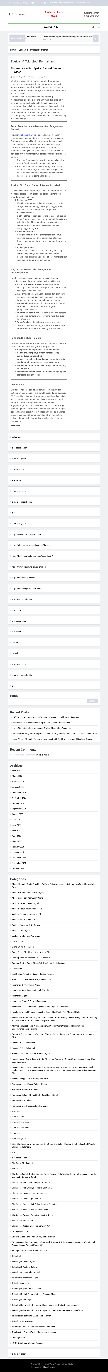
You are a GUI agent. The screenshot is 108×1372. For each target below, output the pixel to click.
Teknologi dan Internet (22, 1283)
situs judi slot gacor (21, 1122)
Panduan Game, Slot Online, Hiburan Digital (31, 1053)
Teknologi (16, 1256)
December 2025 (19, 792)
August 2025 (17, 814)
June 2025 (16, 825)
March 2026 (17, 776)
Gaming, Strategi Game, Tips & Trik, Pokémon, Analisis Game (38, 963)
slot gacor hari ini (27, 135)
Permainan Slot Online (21, 1100)
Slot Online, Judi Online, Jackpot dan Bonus (31, 1182)
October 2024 (18, 868)
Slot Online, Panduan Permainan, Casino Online (32, 1215)
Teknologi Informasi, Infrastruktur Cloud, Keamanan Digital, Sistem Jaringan (45, 1305)
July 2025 (16, 820)
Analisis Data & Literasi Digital (25, 903)
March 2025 (17, 841)
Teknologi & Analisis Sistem (24, 1267)
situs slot (16, 1133)
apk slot (15, 642)
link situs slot (18, 469)
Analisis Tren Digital (21, 930)
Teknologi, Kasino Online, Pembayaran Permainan (33, 1327)
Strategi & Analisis (20, 1231)
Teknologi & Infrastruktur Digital (26, 1272)
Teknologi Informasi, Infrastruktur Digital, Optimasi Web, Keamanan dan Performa (47, 1310)
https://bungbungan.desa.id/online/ (27, 588)
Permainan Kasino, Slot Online (25, 1089)
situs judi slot (18, 1117)
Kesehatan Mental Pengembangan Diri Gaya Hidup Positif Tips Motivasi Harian (46, 1012)
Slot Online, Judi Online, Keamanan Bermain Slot (33, 1188)
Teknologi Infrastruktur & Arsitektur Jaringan (31, 1316)
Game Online (17, 941)
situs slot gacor (19, 459)
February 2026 (18, 781)
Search (14, 695)
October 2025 (18, 803)
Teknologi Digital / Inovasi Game (26, 1288)
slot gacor (16, 610)
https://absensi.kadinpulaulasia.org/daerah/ (31, 545)
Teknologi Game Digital (22, 1299)
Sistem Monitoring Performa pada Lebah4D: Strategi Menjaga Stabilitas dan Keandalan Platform (63, 3)
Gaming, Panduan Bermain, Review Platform (31, 958)
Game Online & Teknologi (23, 947)
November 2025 (19, 798)
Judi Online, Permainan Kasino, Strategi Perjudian (33, 974)
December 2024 (19, 858)
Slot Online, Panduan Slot (23, 1220)
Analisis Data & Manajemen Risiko (27, 909)
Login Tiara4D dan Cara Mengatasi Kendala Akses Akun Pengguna (42, 728)
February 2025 (18, 847)
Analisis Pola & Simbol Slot (24, 920)
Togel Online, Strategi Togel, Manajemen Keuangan (34, 1332)
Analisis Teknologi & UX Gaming (26, 925)
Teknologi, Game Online (22, 1321)
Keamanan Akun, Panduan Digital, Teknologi (31, 990)
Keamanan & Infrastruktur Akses (26, 985)
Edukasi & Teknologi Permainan (26, 936)
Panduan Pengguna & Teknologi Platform (30, 1078)
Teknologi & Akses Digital (23, 1261)
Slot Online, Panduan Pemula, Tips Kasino (30, 1209)
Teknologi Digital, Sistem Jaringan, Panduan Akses (34, 1294)
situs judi (16, 1111)
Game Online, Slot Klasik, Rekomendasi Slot (31, 952)
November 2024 (19, 863)
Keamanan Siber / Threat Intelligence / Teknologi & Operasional (40, 1007)
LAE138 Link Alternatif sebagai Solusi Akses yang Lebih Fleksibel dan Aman (46, 717)
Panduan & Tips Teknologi (23, 1048)
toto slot (16, 653)
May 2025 (16, 830)
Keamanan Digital (19, 996)
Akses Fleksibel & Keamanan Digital (28, 892)
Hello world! (43, 755)
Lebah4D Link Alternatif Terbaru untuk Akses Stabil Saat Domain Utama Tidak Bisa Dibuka (52, 739)
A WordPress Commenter (23, 755)
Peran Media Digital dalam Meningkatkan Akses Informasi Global (64, 36)
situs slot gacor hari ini (22, 502)
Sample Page (51, 27)
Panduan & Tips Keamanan (23, 1043)
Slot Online (17, 1169)
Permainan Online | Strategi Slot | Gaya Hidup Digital (35, 1095)
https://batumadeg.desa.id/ (24, 577)
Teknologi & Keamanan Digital (25, 1278)
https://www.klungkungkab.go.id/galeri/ (29, 567)
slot (13, 513)
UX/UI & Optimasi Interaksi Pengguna (28, 1343)
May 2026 (16, 771)
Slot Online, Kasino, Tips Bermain (26, 1199)
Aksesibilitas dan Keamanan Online (27, 898)
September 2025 (19, 809)
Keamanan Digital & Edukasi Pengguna (29, 1001)
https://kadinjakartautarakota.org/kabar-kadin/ (32, 556)
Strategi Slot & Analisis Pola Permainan (29, 1250)
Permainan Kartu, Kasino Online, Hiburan (29, 1084)
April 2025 (16, 836)
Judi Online (17, 968)
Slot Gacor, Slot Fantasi (22, 1163)
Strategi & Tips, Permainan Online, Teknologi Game (34, 1237)
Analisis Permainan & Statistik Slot (27, 914)
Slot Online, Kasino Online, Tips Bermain (29, 1193)
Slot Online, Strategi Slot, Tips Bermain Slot (31, 1226)
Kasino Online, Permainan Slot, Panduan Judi (31, 979)
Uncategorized (18, 1337)
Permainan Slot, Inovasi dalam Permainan (30, 1106)
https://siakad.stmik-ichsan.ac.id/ (26, 534)
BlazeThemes (49, 1367)
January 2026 (18, 787)
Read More (15, 425)
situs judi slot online (21, 1127)
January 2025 (18, 852)
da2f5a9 (16, 76)
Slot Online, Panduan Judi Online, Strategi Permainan (35, 1204)
